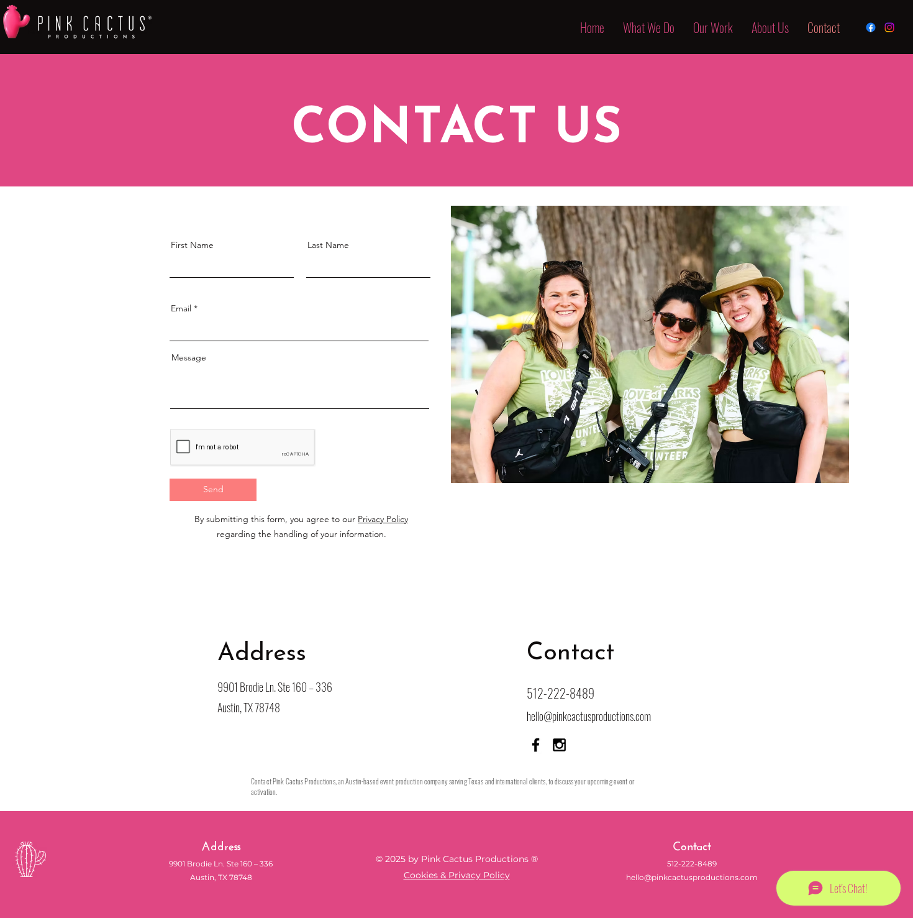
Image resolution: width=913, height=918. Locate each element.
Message (188, 357)
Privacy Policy (383, 519)
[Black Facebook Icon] (536, 745)
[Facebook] (871, 27)
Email (181, 308)
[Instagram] (889, 27)
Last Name (328, 245)
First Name (192, 245)
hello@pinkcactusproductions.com (589, 716)
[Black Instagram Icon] (559, 745)
